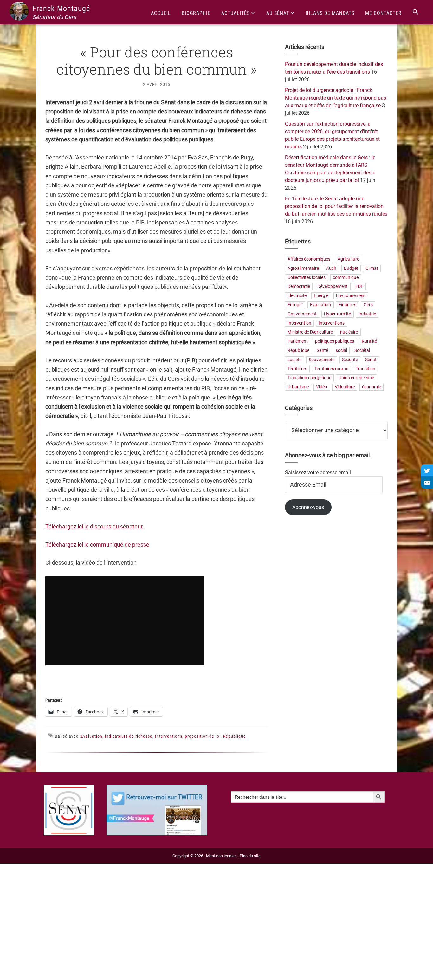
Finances (347, 305)
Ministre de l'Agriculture (310, 332)
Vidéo (321, 387)
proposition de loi (203, 736)
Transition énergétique (309, 378)
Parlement (298, 341)
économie (371, 387)
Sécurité (350, 359)
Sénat (371, 359)
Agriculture (348, 259)
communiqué (346, 277)
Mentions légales (221, 855)
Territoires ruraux (331, 369)
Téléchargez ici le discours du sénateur (94, 526)
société (294, 359)
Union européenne (356, 378)
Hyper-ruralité (337, 314)
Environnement (351, 296)
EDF (359, 286)
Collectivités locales (307, 277)
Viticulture (345, 387)
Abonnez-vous (308, 507)
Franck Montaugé (61, 8)
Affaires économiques (309, 259)
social (341, 350)
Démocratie (299, 286)
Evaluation (91, 736)
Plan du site (250, 855)
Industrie (367, 314)
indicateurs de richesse (128, 736)
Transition (365, 369)
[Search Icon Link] (415, 12)
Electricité (297, 296)
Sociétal (362, 350)
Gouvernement (302, 314)
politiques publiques (334, 341)
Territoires (297, 369)
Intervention (299, 323)
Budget (351, 268)
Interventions (168, 736)
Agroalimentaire (303, 268)
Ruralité (369, 341)
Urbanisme (298, 387)
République (234, 736)
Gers (368, 305)
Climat (371, 268)
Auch (331, 268)
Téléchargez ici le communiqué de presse (97, 544)
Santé (322, 350)
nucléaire (349, 332)
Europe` (295, 305)
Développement (332, 286)
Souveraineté (321, 359)
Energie (321, 296)
